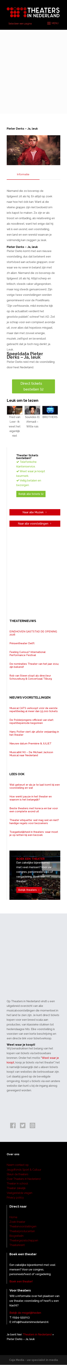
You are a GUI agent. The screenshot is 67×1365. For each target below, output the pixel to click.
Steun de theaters (17, 1174)
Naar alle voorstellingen (33, 523)
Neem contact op (18, 1165)
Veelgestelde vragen (19, 1193)
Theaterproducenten (22, 1231)
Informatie (23, 174)
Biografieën (16, 1235)
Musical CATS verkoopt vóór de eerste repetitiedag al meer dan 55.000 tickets (33, 710)
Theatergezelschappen (23, 1240)
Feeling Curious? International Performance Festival (27, 654)
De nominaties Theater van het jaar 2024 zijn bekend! (34, 665)
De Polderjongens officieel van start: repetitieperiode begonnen (31, 721)
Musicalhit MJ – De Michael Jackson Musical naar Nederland (31, 754)
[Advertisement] (33, 70)
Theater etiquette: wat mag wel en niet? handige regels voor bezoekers (34, 822)
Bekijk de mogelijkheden (25, 1312)
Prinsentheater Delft (22, 643)
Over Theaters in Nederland (24, 1179)
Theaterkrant (17, 1245)
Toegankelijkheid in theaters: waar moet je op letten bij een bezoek (33, 833)
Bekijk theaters (27, 889)
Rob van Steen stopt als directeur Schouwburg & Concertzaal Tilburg (30, 677)
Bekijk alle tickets (29, 493)
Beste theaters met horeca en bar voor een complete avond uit (33, 810)
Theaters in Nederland (37, 1334)
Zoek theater (17, 1221)
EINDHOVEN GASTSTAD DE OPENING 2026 (33, 633)
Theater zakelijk (16, 1188)
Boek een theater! (21, 1281)
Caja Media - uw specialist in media (33, 1360)
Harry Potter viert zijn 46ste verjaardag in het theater (34, 733)
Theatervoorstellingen (22, 1226)
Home (13, 1217)
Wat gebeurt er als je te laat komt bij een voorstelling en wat (34, 786)
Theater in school (17, 1183)
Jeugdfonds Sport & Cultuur (24, 1169)
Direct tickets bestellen (31, 386)
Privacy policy (15, 1197)
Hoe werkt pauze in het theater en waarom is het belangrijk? (30, 798)
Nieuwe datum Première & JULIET (30, 743)
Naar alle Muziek (33, 512)
